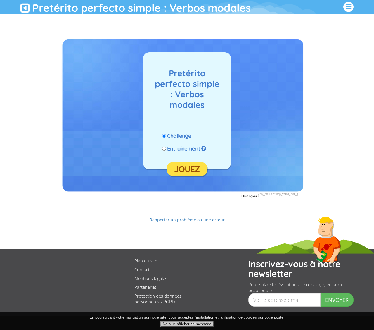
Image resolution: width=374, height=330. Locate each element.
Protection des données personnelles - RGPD (157, 299)
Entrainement (183, 148)
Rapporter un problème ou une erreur (187, 219)
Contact (142, 269)
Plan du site (145, 261)
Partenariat (145, 287)
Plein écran (249, 196)
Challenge (179, 135)
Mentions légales (150, 278)
